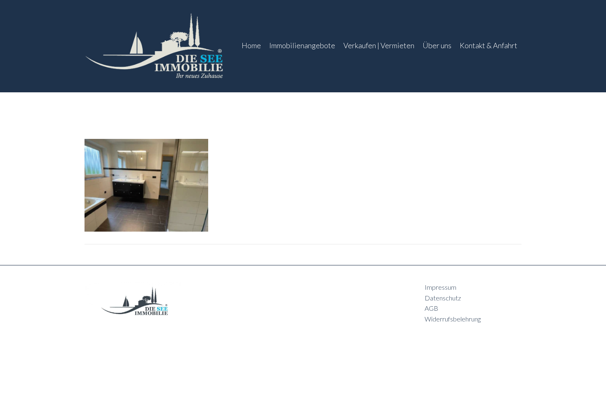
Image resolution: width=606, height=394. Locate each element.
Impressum (440, 287)
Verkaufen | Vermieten (378, 45)
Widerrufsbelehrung (453, 319)
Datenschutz (443, 298)
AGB (431, 308)
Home (251, 45)
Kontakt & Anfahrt (488, 45)
